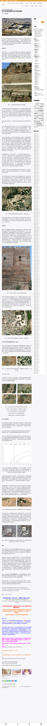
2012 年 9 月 (36, 363)
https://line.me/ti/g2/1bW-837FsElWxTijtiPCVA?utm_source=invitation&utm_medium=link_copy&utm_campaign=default (17, 601)
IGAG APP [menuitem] (11, 0)
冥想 (42, 105)
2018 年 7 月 (36, 267)
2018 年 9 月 (36, 264)
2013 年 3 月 (36, 355)
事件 (38, 103)
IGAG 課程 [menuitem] (6, 0)
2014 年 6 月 (36, 334)
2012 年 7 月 (36, 366)
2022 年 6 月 (36, 202)
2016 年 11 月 (36, 294)
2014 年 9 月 (36, 330)
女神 (35, 108)
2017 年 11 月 (36, 278)
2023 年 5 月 (36, 187)
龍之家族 (35, 127)
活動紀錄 (36, 66)
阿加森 (41, 122)
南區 (36, 57)
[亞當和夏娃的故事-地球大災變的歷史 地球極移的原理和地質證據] (6, 671)
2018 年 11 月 (36, 261)
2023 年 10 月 (36, 180)
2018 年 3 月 (36, 272)
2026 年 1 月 (36, 143)
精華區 (31, 3)
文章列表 (27, 3)
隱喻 (21, 577)
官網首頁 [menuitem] (2, 0)
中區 (36, 60)
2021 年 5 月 (36, 220)
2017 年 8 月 (36, 282)
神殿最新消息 (37, 67)
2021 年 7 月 (36, 217)
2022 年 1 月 (36, 209)
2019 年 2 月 (36, 257)
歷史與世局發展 (7, 9)
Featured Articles (37, 93)
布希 (37, 110)
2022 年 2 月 (36, 208)
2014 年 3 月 (36, 338)
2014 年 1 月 (36, 341)
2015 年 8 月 (36, 315)
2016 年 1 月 (36, 308)
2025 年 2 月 (36, 158)
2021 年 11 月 (36, 212)
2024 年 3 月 (36, 173)
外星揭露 (36, 78)
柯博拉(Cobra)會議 (38, 36)
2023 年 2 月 (36, 191)
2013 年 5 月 (36, 352)
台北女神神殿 (36, 65)
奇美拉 (42, 107)
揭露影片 (36, 51)
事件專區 (12, 3)
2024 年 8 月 (36, 166)
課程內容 (36, 41)
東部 (36, 61)
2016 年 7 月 (36, 300)
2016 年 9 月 (36, 297)
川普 (35, 110)
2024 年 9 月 (36, 165)
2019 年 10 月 (36, 246)
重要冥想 (34, 3)
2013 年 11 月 (36, 344)
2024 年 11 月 (36, 162)
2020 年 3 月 (36, 239)
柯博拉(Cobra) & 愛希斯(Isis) (19, 3)
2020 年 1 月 (36, 242)
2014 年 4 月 (36, 337)
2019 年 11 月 (36, 245)
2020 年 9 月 (36, 231)
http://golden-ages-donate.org (14, 646)
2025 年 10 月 (36, 147)
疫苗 (36, 115)
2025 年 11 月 (36, 146)
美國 (39, 118)
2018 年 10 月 (36, 263)
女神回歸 (11, 9)
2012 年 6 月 (36, 367)
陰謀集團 (38, 124)
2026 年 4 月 (36, 139)
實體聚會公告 (37, 63)
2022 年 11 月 (36, 195)
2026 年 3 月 (36, 140)
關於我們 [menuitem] (16, 0)
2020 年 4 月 (36, 238)
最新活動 (9, 3)
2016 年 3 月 (36, 305)
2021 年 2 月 (36, 224)
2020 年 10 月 (36, 230)
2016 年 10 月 (36, 296)
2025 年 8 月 (36, 150)
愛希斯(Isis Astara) (38, 33)
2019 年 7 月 (36, 250)
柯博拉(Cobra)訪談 (38, 34)
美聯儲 (42, 118)
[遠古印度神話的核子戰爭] (16, 671)
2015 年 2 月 (36, 323)
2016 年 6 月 (36, 301)
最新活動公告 (36, 43)
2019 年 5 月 (36, 253)
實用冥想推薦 (37, 45)
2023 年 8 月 (36, 183)
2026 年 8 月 (36, 133)
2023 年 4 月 (36, 188)
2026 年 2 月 (36, 142)
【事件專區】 (36, 54)
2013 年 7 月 (36, 349)
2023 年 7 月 (36, 184)
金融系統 (39, 120)
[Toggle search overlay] (44, 4)
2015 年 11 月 (36, 311)
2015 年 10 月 (36, 312)
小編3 (7, 13)
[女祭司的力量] (26, 671)
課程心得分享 (37, 40)
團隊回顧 (36, 52)
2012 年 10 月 (36, 362)
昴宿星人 (36, 113)
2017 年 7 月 (36, 283)
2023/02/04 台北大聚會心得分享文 (25, 686)
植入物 (40, 113)
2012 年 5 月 (36, 369)
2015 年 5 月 (36, 319)
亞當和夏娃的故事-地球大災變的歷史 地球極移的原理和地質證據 (6, 675)
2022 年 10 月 (36, 197)
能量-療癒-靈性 (37, 74)
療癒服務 (35, 86)
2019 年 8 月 (36, 249)
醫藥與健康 (36, 73)
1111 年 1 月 (35, 373)
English (35, 92)
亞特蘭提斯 (41, 103)
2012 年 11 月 (36, 360)
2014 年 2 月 (36, 340)
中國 (36, 103)
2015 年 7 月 (36, 316)
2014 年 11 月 (36, 327)
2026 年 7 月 (36, 135)
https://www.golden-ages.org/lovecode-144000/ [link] (13, 658)
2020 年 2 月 (36, 241)
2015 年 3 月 (36, 322)
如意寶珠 (37, 108)
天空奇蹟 (36, 80)
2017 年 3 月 (36, 289)
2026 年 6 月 (36, 136)
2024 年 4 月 (36, 172)
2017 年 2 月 (36, 290)
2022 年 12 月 (36, 194)
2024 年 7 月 (36, 168)
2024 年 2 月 (36, 175)
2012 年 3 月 (36, 371)
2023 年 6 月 (36, 186)
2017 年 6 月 (36, 285)
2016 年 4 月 (36, 304)
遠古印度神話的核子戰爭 (16, 674)
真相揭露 (39, 115)
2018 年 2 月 (36, 274)
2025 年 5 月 (36, 154)
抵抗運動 (40, 110)
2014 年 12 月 (36, 326)
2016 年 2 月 (36, 307)
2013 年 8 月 (36, 348)
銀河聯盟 (37, 122)
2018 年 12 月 (36, 260)
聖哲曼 (37, 120)
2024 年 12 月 (36, 161)
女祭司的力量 (24, 674)
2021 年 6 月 (36, 219)
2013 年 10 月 (36, 345)
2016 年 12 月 (36, 293)
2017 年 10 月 (36, 279)
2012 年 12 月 (36, 359)
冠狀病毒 (40, 105)
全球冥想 (36, 105)
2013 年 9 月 (36, 347)
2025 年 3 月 (36, 157)
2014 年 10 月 (36, 329)
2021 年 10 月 (36, 213)
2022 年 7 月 (36, 201)
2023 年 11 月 (36, 179)
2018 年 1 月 (36, 275)
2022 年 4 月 (36, 205)
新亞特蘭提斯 (41, 111)
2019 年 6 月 (36, 252)
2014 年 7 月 (36, 333)
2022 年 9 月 (36, 198)
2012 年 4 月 (36, 370)
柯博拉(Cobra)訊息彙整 (38, 30)
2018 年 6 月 (36, 268)
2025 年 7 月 (36, 151)
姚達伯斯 (41, 108)
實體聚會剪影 (37, 56)
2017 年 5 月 (36, 286)
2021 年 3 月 (36, 223)
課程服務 (35, 39)
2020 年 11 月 (36, 228)
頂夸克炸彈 (39, 125)
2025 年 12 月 (36, 144)
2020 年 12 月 (36, 227)
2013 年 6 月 (36, 351)
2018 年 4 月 (36, 271)
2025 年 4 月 (36, 155)
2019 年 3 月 (36, 256)
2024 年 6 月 (36, 169)
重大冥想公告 (37, 47)
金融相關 (36, 77)
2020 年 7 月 (36, 234)
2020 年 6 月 (36, 235)
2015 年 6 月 (36, 318)
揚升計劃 (36, 84)
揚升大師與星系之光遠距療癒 (39, 89)
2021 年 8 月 (36, 216)
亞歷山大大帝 (26, 574)
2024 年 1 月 (36, 176)
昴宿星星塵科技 (37, 88)
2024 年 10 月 (36, 164)
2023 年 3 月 (36, 190)
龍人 (37, 127)
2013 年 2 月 (36, 356)
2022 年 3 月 (36, 206)
